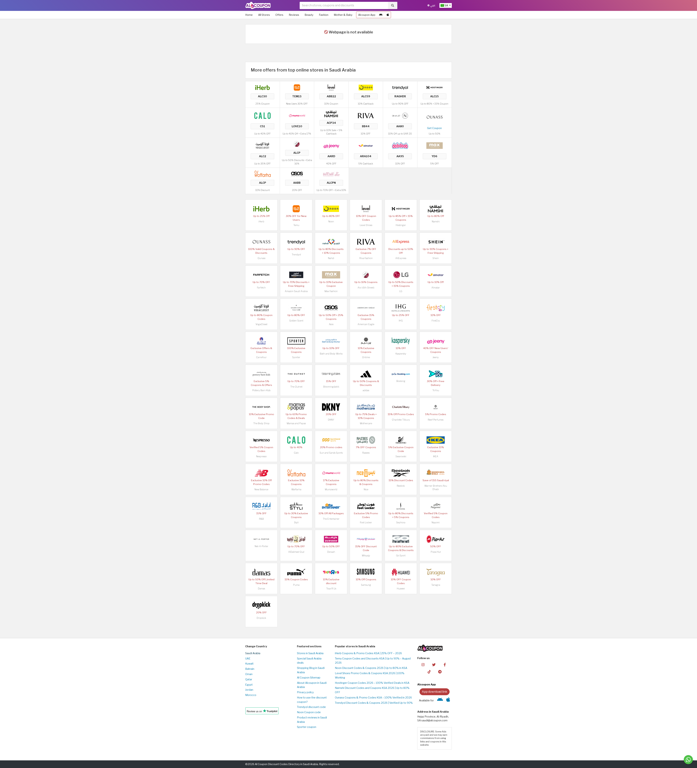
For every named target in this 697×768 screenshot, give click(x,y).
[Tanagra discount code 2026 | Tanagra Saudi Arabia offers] (436, 572)
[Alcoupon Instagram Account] (423, 664)
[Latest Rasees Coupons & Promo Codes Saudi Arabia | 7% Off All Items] (366, 439)
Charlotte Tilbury (401, 419)
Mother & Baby (343, 15)
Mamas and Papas (296, 423)
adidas (366, 390)
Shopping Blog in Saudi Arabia (311, 670)
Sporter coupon (306, 727)
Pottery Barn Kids (261, 390)
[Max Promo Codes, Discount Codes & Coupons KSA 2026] (434, 145)
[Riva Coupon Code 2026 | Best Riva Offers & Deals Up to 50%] (366, 115)
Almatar (435, 287)
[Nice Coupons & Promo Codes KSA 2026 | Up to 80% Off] (366, 472)
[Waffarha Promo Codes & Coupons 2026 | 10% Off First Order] (262, 173)
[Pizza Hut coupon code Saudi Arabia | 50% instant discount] (436, 539)
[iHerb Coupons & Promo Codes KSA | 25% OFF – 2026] (262, 87)
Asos (331, 324)
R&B (261, 519)
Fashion (323, 15)
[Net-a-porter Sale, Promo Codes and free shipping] (261, 539)
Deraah (331, 552)
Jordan (249, 689)
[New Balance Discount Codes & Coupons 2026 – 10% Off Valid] (261, 472)
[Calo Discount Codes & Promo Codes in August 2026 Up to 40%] (262, 115)
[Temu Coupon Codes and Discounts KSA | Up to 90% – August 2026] (297, 87)
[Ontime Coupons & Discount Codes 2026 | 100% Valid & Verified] (366, 340)
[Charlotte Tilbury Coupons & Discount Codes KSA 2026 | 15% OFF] (401, 406)
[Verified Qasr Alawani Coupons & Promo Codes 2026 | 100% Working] (331, 173)
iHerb (261, 221)
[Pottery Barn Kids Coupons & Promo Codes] (261, 373)
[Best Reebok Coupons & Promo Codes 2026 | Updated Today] (401, 472)
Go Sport (400, 555)
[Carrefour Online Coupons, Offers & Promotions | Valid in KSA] (261, 340)
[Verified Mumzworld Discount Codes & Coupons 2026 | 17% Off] (297, 115)
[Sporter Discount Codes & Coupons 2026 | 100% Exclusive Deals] (296, 340)
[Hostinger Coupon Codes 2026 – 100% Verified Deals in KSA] (434, 87)
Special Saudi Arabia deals (309, 661)
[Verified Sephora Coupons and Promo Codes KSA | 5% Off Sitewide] (401, 506)
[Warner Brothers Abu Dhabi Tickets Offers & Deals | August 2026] (436, 472)
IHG (401, 320)
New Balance (261, 489)
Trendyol (296, 254)
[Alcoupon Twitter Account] (433, 664)
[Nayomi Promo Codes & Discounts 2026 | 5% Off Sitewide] (436, 506)
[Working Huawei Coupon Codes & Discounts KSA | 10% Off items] (401, 572)
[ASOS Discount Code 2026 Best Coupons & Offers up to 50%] (297, 173)
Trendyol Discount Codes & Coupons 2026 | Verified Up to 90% (374, 702)
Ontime (366, 357)
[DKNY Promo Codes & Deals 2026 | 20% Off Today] (331, 406)
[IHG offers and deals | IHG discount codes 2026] (401, 307)
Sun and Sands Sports (331, 452)
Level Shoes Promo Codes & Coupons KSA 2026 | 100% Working (369, 675)
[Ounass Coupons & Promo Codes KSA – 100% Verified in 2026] (434, 117)
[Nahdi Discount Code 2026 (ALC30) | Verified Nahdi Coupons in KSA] (331, 241)
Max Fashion (331, 291)
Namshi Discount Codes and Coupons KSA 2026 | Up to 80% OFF (372, 690)
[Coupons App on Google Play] (381, 15)
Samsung (366, 585)
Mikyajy (366, 555)
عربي (432, 5)
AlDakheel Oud (296, 552)
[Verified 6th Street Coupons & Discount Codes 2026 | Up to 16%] (297, 143)
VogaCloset (261, 324)
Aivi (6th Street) (366, 287)
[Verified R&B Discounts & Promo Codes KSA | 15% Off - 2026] (261, 506)
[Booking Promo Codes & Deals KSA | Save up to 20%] (401, 373)
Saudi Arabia (252, 653)
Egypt (249, 684)
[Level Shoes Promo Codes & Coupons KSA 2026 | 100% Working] (331, 87)
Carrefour (261, 357)
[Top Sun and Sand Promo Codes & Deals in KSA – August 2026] (331, 439)
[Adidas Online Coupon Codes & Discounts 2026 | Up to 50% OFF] (366, 373)
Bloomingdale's (331, 386)
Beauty (309, 15)
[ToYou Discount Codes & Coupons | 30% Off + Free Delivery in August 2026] (436, 373)
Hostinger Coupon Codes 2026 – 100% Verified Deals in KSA (372, 683)
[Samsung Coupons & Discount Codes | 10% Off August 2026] (366, 572)
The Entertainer (331, 519)
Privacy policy (305, 692)
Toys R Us (331, 588)
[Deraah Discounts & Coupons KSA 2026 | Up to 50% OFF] (331, 539)
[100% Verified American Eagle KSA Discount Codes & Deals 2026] (366, 307)
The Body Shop (261, 423)
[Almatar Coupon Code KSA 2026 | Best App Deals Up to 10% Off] (366, 145)
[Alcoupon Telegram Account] (440, 671)
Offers (279, 15)
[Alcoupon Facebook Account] (444, 664)
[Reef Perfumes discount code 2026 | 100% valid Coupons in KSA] (436, 406)
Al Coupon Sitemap (308, 677)
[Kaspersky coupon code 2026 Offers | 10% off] (401, 340)
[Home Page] (258, 5)
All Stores (264, 15)
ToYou (435, 390)
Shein (436, 258)
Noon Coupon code (309, 712)
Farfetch (261, 287)
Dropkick (261, 618)
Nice (366, 489)
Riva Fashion (366, 258)
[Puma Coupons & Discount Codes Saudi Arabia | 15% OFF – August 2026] (296, 572)
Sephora (400, 522)
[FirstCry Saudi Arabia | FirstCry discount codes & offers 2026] (436, 307)
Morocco (250, 695)
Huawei (401, 588)
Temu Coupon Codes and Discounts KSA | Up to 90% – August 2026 (373, 661)
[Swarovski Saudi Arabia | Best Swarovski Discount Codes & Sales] (401, 439)
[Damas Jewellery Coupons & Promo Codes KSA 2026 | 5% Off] (261, 572)
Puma (296, 585)
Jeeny (436, 357)
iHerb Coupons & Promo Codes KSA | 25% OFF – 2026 (368, 653)
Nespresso (261, 456)
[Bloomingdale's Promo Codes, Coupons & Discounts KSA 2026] (331, 373)
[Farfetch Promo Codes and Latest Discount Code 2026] (261, 274)
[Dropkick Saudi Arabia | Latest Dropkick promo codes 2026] (261, 605)
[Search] (392, 5)
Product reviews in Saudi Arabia (312, 720)
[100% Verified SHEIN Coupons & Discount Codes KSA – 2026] (436, 241)
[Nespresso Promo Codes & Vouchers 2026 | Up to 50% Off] (261, 439)
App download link (434, 691)
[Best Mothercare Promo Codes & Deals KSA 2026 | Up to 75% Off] (366, 406)
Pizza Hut (436, 552)
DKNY (331, 419)
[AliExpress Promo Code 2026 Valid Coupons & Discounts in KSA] (401, 241)
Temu (296, 225)
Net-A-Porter (261, 546)
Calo (296, 452)
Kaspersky (401, 353)
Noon (331, 221)
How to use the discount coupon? (312, 700)
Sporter (296, 357)
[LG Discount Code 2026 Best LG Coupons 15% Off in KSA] (401, 274)
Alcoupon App (366, 15)
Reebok (401, 485)
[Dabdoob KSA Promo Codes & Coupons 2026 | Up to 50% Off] (400, 145)
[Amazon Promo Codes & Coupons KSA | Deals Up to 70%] (296, 274)
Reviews (294, 15)
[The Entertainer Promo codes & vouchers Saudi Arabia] (331, 506)
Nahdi (331, 258)
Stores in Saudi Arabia (310, 653)
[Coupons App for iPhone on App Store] (388, 15)
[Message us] (688, 759)
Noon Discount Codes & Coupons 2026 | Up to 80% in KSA (371, 668)
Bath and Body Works (331, 353)
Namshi (436, 221)
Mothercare (366, 423)
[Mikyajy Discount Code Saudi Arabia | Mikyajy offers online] (366, 539)
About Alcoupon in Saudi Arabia (312, 685)
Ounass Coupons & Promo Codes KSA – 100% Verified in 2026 (373, 697)
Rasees (366, 452)
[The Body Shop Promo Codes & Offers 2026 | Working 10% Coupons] (261, 406)
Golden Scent (296, 320)
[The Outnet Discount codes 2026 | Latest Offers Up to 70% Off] (296, 373)
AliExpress (400, 258)
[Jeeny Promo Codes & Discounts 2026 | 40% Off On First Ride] (331, 145)
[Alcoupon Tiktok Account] (429, 671)
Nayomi (436, 522)
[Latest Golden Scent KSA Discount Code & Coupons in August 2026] (296, 307)
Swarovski (401, 456)
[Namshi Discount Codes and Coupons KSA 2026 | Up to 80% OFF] (331, 113)
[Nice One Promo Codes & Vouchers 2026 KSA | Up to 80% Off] (400, 115)
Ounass (261, 258)
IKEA (435, 456)
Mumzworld (331, 489)
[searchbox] (344, 5)
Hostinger (401, 225)
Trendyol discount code (311, 707)
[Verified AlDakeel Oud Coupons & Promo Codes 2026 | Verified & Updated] (296, 539)
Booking (400, 381)
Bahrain (249, 669)
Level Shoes (366, 225)
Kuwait (249, 663)
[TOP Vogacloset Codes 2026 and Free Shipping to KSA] (262, 145)
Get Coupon (434, 128)
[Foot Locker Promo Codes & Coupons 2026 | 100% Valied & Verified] (366, 506)
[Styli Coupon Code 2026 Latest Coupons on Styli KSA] (296, 506)
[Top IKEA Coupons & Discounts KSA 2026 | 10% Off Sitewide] (436, 439)
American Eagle (366, 324)
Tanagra (435, 585)
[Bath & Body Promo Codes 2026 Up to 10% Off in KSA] (331, 340)
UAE (247, 658)
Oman (248, 674)
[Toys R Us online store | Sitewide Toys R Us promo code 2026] (331, 572)
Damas (261, 588)
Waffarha (296, 489)
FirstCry (436, 320)
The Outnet (296, 386)
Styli (296, 522)
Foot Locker (366, 522)
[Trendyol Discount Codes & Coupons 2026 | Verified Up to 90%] (400, 87)
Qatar (248, 679)
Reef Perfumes (435, 419)
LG (400, 291)
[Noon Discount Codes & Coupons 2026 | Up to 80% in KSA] (366, 87)
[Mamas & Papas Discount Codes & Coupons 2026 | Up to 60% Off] (296, 406)
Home (249, 15)
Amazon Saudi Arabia (296, 291)
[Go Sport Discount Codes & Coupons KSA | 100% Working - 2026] (401, 539)
